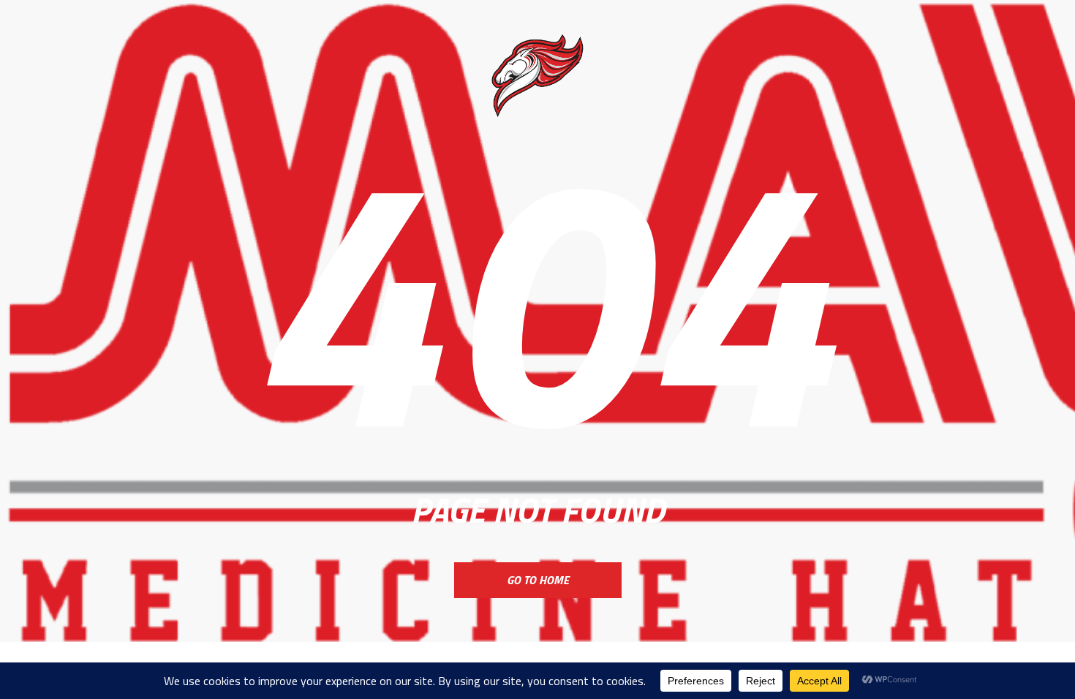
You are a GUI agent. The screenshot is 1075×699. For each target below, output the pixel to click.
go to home (538, 580)
